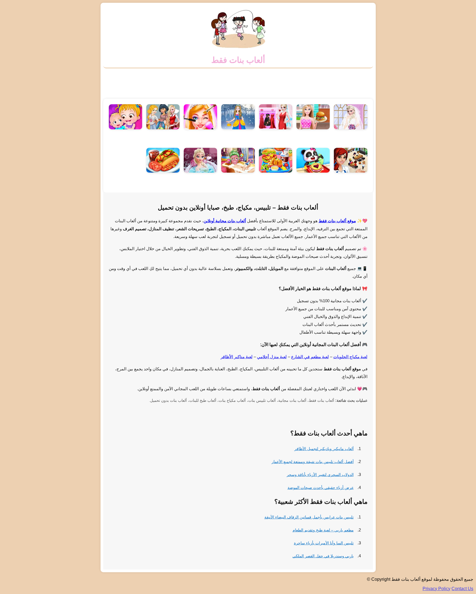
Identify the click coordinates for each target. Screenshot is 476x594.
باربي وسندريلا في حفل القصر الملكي (323, 556)
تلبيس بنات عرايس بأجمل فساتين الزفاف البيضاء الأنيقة (309, 517)
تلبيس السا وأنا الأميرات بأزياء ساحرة (324, 543)
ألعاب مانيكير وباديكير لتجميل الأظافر (324, 448)
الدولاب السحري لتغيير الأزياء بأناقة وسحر (320, 474)
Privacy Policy (436, 588)
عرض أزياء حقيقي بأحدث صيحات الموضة (321, 487)
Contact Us (462, 588)
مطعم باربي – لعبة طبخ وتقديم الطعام (323, 530)
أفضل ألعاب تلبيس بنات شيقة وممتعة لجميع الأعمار (313, 461)
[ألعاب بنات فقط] (238, 48)
